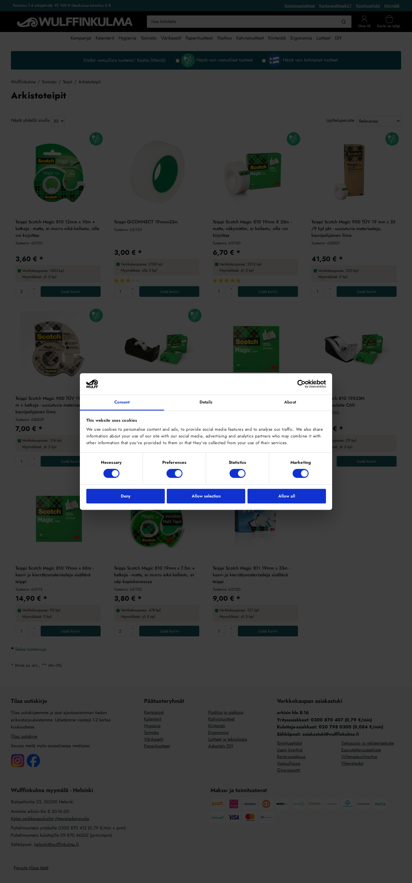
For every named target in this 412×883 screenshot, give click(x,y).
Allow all (286, 496)
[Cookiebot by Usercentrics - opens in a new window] (301, 384)
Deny (125, 496)
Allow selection (206, 496)
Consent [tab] (122, 402)
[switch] (174, 473)
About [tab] (290, 402)
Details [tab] (206, 402)
